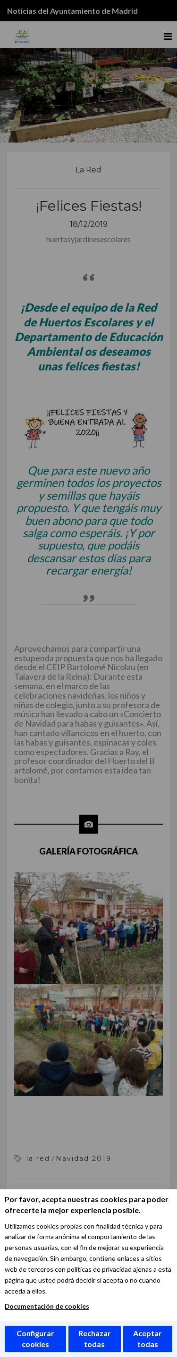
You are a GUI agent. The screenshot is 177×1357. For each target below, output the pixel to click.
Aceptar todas (147, 1338)
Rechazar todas (94, 1338)
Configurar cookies (35, 1338)
